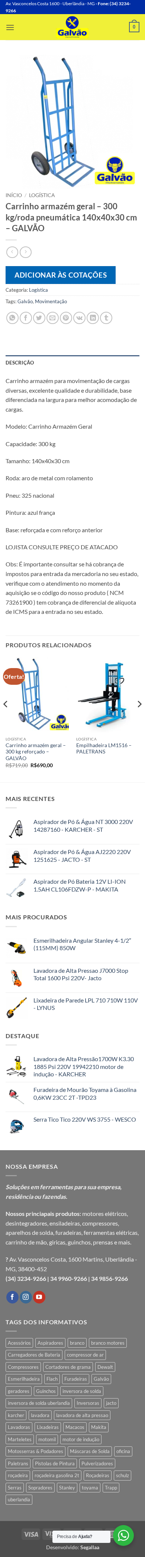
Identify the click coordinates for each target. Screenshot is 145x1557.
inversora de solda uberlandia (39, 1403)
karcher (16, 1415)
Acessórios (19, 1343)
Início (14, 195)
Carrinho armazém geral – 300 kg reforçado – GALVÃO (36, 751)
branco (77, 1343)
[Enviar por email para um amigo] (52, 318)
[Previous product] (25, 252)
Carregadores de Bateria (34, 1355)
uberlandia (19, 1499)
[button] (10, 27)
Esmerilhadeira (24, 1379)
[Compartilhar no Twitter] (39, 318)
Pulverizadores (97, 1463)
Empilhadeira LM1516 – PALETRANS (104, 748)
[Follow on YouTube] (39, 1297)
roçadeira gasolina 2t (57, 1475)
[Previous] (5, 719)
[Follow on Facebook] (12, 1297)
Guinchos (46, 1391)
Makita (98, 1427)
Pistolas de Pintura (55, 1463)
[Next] (139, 719)
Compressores (23, 1367)
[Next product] (12, 252)
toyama (90, 1488)
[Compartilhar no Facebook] (26, 318)
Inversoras (88, 1403)
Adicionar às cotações (60, 275)
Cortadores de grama (68, 1367)
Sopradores (40, 1488)
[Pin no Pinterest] (66, 318)
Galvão (25, 301)
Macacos (74, 1427)
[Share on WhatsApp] (12, 318)
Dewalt (105, 1367)
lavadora (40, 1415)
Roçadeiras (97, 1475)
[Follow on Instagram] (26, 1297)
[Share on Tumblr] (106, 318)
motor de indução (80, 1439)
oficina (123, 1451)
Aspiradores (50, 1343)
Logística (42, 195)
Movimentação (51, 301)
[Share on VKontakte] (79, 318)
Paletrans (18, 1463)
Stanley (67, 1488)
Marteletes (20, 1439)
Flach (52, 1379)
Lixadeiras (48, 1427)
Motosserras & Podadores (35, 1451)
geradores (18, 1391)
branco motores (108, 1343)
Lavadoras (19, 1427)
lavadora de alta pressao (82, 1415)
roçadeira (18, 1475)
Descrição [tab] (20, 363)
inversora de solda (81, 1391)
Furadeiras (75, 1379)
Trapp (111, 1488)
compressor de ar (85, 1355)
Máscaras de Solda (90, 1451)
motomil (47, 1439)
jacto (111, 1403)
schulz (122, 1475)
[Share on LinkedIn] (93, 318)
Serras (15, 1488)
